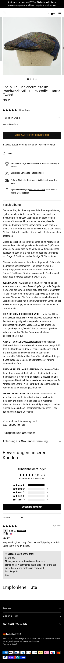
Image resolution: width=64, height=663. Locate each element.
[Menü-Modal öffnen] (60, 12)
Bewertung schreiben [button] (32, 506)
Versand (23, 144)
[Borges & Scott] (4, 12)
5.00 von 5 (40, 475)
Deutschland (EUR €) (13, 634)
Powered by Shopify (10, 644)
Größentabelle (12, 124)
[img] (10, 526)
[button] (10, 110)
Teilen (10, 153)
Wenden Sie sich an (37, 189)
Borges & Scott (25, 638)
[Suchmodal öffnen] (47, 12)
